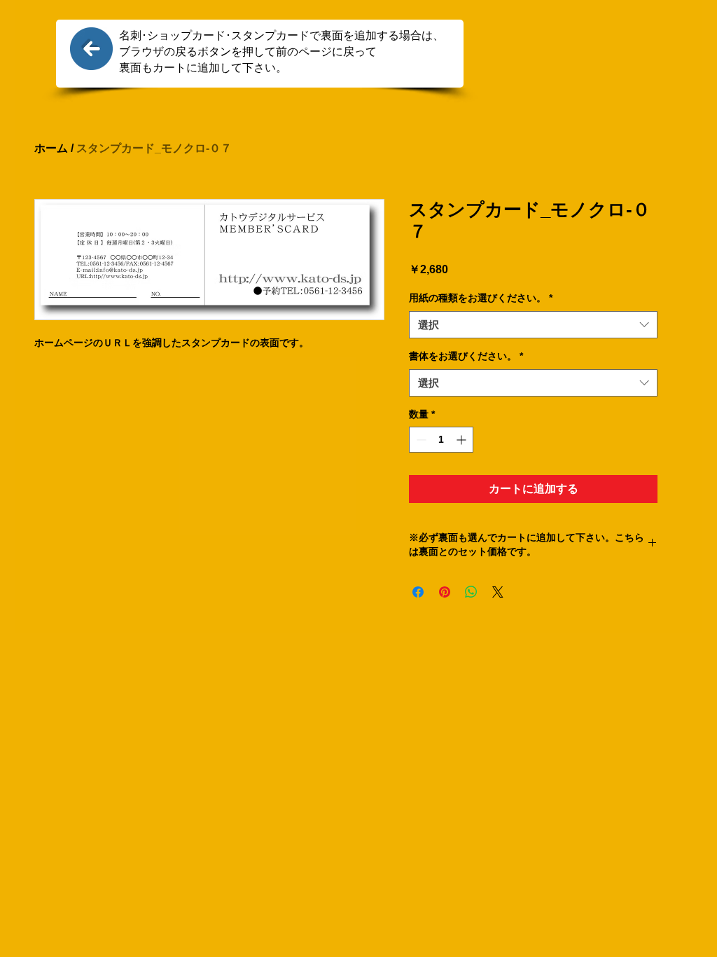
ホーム (51, 148)
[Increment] (462, 439)
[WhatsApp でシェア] (471, 592)
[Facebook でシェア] (418, 592)
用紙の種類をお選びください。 (480, 297)
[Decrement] (420, 439)
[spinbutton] (441, 439)
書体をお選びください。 (466, 356)
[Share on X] (497, 592)
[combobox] (533, 324)
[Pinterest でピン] (444, 592)
